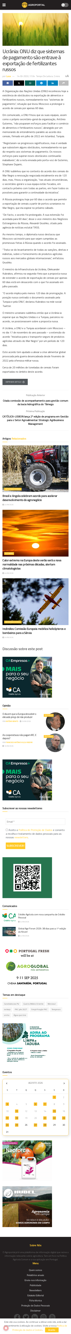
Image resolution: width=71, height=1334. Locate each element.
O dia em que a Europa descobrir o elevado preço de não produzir (19, 715)
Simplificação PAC (39, 1009)
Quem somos (35, 1270)
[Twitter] (27, 1317)
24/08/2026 (9, 504)
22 (54, 1118)
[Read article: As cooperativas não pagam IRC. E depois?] (55, 742)
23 (64, 1118)
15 (54, 1111)
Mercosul (52, 1004)
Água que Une (20, 1015)
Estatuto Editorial (35, 1295)
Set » (64, 1083)
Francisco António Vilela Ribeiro (19, 742)
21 (45, 1118)
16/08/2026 (9, 746)
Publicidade (35, 1285)
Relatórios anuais (35, 1275)
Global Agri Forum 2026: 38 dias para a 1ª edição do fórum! (42, 930)
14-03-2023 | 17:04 (26, 76)
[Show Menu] (4, 5)
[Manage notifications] (6, 1328)
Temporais (56, 1009)
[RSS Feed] (53, 1317)
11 (17, 1111)
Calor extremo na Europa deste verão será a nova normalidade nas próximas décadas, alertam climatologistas (31, 564)
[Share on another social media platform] (64, 83)
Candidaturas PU (11, 1004)
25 (17, 1125)
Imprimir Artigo (13, 382)
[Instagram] (44, 1317)
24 (7, 1125)
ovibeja (7, 1009)
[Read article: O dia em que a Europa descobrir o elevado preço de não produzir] (55, 721)
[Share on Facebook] (7, 83)
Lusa (8, 76)
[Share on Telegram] (41, 83)
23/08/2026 (26, 721)
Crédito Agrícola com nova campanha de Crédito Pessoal (41, 916)
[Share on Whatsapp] (30, 83)
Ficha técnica (35, 1300)
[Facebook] (18, 1317)
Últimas (9, 553)
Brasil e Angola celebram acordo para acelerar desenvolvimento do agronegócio (29, 498)
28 (45, 1125)
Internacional (13, 489)
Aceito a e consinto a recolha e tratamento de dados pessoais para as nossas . (35, 833)
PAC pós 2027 (21, 1009)
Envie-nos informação (35, 1280)
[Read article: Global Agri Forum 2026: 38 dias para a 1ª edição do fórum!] (9, 931)
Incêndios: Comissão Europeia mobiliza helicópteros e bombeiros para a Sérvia (34, 631)
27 (35, 1125)
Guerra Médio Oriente (33, 1004)
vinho (6, 1015)
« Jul (6, 1083)
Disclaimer (35, 1310)
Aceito (51, 1330)
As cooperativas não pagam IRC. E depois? (19, 736)
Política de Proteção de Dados (35, 830)
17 (7, 1118)
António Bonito (12, 721)
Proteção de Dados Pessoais (35, 1305)
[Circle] (35, 1317)
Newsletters (35, 1290)
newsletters (21, 837)
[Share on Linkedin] (53, 83)
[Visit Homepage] (33, 5)
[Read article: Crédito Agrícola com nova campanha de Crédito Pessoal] (9, 917)
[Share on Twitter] (19, 83)
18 (17, 1118)
